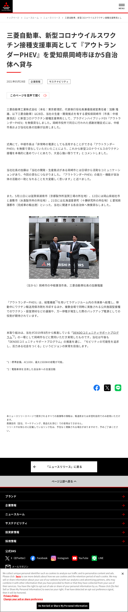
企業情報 (10, 505)
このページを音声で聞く (25, 95)
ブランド (10, 496)
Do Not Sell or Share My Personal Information (63, 606)
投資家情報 (12, 532)
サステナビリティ (16, 523)
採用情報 (10, 541)
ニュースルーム (15, 514)
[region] (64, 590)
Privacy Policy (11, 596)
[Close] (122, 573)
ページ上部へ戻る (62, 481)
